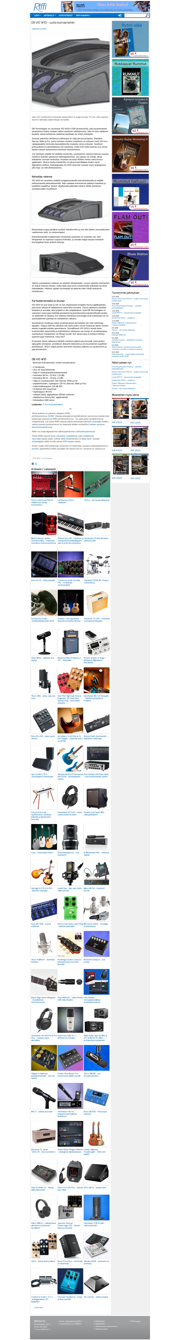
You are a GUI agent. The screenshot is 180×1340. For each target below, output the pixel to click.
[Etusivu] (40, 7)
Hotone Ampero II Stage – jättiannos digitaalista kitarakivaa (95, 660)
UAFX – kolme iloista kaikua (43, 1261)
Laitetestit (35, 29)
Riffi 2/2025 (117, 478)
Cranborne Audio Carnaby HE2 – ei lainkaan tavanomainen (69, 582)
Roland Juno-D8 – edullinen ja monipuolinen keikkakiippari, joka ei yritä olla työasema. (71, 540)
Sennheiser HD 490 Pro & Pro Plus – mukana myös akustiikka (44, 1038)
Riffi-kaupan (68, 441)
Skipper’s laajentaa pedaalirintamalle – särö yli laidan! (43, 1076)
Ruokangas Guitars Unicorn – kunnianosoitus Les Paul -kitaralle (70, 962)
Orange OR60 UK (119, 335)
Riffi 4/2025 (117, 450)
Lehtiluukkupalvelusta (85, 431)
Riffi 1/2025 (135, 478)
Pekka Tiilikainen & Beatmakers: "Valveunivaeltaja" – (124, 324)
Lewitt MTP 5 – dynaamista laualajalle (126, 313)
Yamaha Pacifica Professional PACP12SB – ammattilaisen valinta (70, 776)
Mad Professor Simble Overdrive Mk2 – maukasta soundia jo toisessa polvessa (43, 540)
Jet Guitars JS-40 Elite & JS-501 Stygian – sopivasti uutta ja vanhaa (70, 738)
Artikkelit (49, 16)
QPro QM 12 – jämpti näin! (95, 1188)
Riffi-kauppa (82, 16)
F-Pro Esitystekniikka (53, 404)
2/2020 (44, 29)
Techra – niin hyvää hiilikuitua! (97, 500)
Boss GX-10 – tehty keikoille (43, 580)
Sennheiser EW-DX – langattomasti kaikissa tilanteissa (67, 1114)
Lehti (36, 16)
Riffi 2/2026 (117, 422)
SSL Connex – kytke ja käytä (96, 1297)
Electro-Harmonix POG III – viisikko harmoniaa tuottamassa (42, 502)
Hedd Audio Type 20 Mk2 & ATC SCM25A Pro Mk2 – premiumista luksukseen (95, 1038)
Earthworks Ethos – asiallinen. (123, 318)
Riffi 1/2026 (135, 423)
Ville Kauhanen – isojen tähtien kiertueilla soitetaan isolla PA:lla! (128, 355)
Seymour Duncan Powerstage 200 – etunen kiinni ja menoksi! (69, 1225)
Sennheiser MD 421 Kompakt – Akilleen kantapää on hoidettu (96, 698)
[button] (71, 112)
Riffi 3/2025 (135, 450)
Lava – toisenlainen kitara (42, 853)
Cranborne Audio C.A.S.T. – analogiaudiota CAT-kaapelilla (42, 1299)
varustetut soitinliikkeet (67, 436)
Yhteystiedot (65, 16)
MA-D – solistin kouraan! (42, 1112)
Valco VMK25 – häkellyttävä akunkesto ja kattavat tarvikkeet (43, 1225)
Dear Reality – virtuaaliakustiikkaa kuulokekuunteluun (92, 1000)
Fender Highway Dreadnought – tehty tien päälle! (95, 1152)
